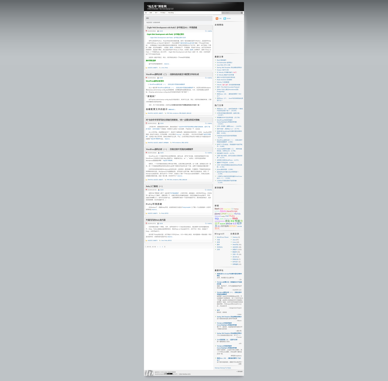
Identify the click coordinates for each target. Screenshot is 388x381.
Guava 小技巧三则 (223, 70)
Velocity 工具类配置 (223, 82)
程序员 (186, 142)
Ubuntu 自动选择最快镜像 (228, 84)
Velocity (226, 219)
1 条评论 (209, 31)
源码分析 (189, 113)
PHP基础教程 (174, 193)
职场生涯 (235, 259)
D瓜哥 (161, 31)
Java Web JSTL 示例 (223, 65)
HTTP (217, 211)
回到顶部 (240, 371)
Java (162, 240)
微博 (171, 47)
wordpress (176, 113)
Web (171, 113)
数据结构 (222, 224)
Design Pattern (227, 209)
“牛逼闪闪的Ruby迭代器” (187, 43)
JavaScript (231, 211)
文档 (218, 249)
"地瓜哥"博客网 (157, 6)
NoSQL (223, 216)
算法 (219, 226)
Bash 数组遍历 (221, 60)
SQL (217, 218)
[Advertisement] (229, 39)
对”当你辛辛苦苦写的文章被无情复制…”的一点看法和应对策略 (173, 120)
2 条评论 (209, 123)
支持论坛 (220, 247)
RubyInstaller (186, 207)
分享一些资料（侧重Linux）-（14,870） (229, 126)
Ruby (166, 67)
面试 (217, 228)
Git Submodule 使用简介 (224, 62)
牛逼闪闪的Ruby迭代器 (156, 220)
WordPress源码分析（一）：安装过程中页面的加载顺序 (167, 84)
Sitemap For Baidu (225, 368)
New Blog (171, 12)
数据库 (184, 113)
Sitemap (217, 368)
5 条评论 (209, 223)
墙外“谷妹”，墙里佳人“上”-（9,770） (228, 129)
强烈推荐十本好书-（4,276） (226, 153)
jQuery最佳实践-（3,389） (225, 169)
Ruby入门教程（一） (155, 186)
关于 (156, 12)
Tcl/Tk (221, 219)
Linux (162, 67)
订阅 (220, 18)
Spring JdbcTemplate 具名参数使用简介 (229, 67)
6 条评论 (209, 78)
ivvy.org (178, 134)
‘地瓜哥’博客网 (155, 139)
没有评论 (209, 190)
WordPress (149, 373)
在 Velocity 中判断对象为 (227, 72)
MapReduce (230, 214)
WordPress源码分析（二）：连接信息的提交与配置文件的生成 (172, 74)
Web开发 (150, 113)
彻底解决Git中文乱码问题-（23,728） (229, 117)
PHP (168, 113)
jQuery (217, 214)
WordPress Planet (222, 237)
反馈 (218, 242)
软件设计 (233, 226)
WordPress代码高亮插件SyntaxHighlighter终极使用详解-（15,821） (227, 122)
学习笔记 (162, 12)
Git (232, 209)
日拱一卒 (235, 254)
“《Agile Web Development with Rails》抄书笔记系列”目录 (167, 37)
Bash (217, 208)
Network (218, 216)
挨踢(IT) (155, 67)
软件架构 (225, 226)
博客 (180, 113)
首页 (146, 12)
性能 (237, 220)
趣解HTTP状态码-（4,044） (226, 162)
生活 (235, 224)
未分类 (235, 257)
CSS (221, 209)
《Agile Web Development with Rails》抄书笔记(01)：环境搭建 (171, 27)
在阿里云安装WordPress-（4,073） (228, 160)
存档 (151, 12)
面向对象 (239, 226)
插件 (218, 244)
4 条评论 (209, 153)
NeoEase (185, 374)
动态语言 (150, 67)
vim (230, 219)
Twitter (229, 18)
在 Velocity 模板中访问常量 (225, 75)
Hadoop (236, 209)
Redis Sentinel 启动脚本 (224, 80)
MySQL (237, 214)
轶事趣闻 (166, 142)
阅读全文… (167, 64)
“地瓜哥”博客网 (167, 160)
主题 (218, 239)
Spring (237, 216)
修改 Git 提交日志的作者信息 (226, 77)
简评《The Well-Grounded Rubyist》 (228, 87)
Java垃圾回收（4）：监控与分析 (227, 339)
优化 (227, 221)
